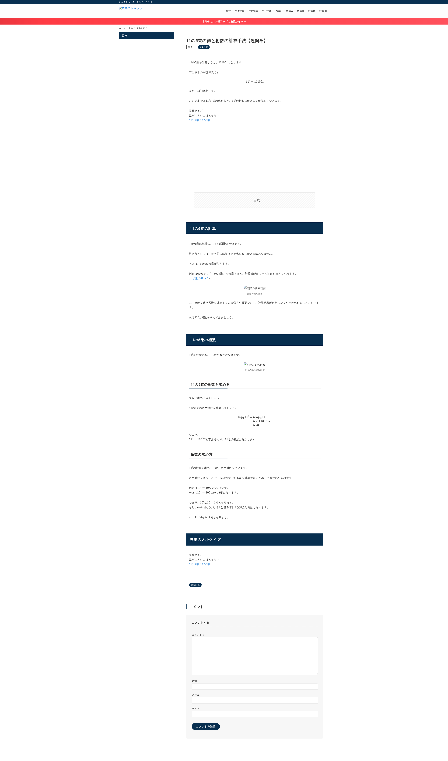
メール (196, 694)
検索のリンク (200, 278)
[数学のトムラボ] (130, 11)
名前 (194, 681)
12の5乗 (205, 120)
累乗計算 (204, 47)
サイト (196, 708)
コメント (198, 634)
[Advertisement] (255, 157)
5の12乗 (194, 120)
